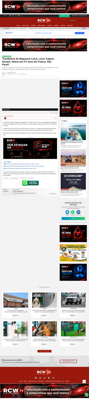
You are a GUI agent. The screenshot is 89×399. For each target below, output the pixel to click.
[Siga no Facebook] (10, 16)
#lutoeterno (14, 178)
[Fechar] (84, 381)
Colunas (34, 25)
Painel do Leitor (32, 381)
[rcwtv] (44, 44)
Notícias (64, 25)
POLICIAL (50, 25)
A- (52, 112)
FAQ (63, 381)
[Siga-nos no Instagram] (40, 378)
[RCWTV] (44, 6)
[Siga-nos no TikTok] (53, 378)
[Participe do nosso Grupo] (30, 183)
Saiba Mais (52, 193)
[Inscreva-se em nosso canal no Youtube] (48, 378)
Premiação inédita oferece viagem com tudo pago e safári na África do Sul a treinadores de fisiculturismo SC (49, 28)
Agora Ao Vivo (65, 15)
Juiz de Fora (26, 25)
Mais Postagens (44, 351)
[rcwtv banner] (44, 390)
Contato (67, 381)
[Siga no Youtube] (19, 16)
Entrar (5, 15)
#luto (6, 178)
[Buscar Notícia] (85, 20)
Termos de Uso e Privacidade (53, 381)
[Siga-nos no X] (44, 378)
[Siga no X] (16, 16)
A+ (56, 112)
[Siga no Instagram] (13, 16)
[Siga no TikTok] (22, 16)
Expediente (41, 381)
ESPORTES (70, 25)
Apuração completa (79, 33)
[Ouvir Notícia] (5, 118)
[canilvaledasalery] (73, 252)
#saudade (23, 178)
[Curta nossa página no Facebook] (35, 378)
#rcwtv (31, 178)
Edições (57, 25)
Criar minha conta (68, 361)
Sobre (25, 381)
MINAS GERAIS (42, 25)
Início (19, 25)
